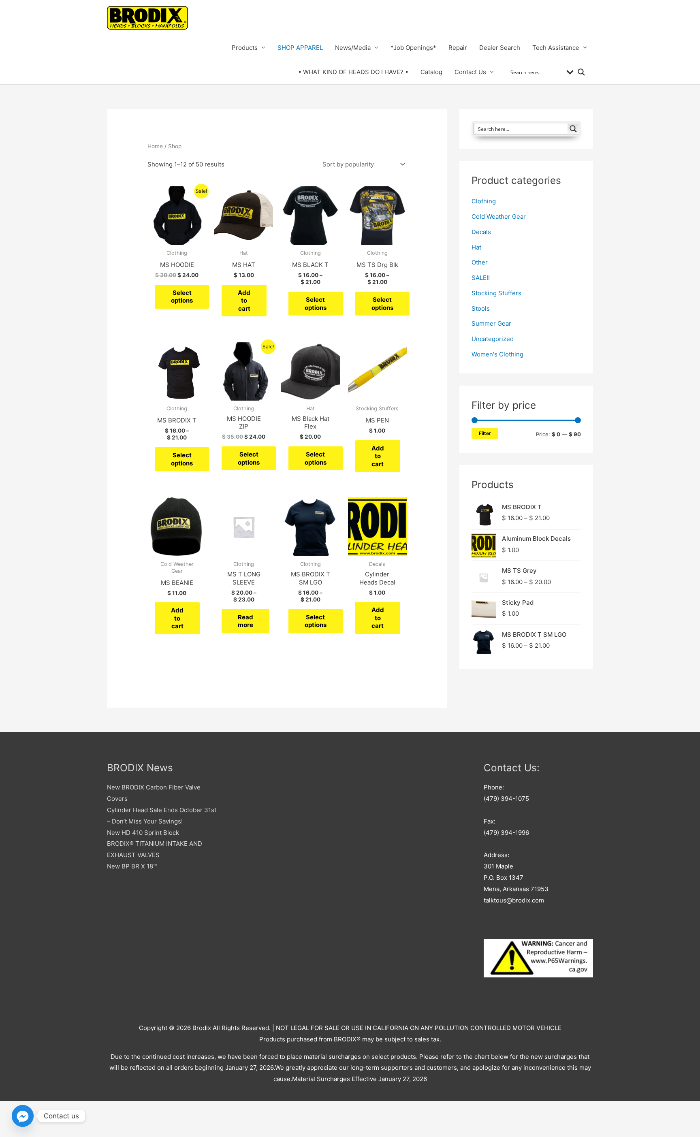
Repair (457, 47)
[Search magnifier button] (581, 72)
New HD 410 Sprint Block (143, 832)
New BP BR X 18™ (132, 866)
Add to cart (244, 300)
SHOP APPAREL (300, 47)
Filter (485, 433)
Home (155, 146)
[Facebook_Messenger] (23, 1116)
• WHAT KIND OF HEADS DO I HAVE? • (353, 72)
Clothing (484, 201)
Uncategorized (493, 339)
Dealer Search (499, 47)
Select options (182, 297)
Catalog (431, 72)
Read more (245, 621)
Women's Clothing (497, 354)
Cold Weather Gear (499, 216)
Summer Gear (491, 323)
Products (245, 47)
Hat (476, 247)
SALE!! (481, 278)
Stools (481, 308)
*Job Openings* (413, 47)
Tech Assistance (555, 47)
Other (480, 262)
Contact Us (470, 72)
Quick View (177, 238)
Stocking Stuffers (496, 293)
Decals (481, 232)
